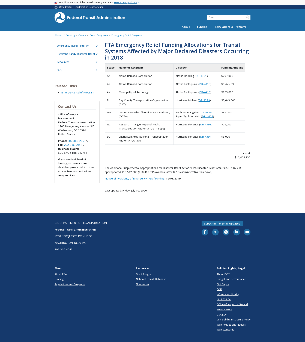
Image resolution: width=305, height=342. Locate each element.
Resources (63, 62)
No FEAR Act (224, 299)
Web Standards (225, 329)
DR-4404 (207, 116)
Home (58, 35)
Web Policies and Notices (231, 324)
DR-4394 (205, 136)
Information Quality (228, 294)
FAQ (59, 70)
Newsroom (142, 284)
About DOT (223, 274)
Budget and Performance (231, 279)
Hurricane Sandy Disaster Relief (75, 53)
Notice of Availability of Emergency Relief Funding (135, 178)
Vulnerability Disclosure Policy (233, 319)
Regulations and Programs (70, 284)
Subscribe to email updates (222, 223)
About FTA (61, 274)
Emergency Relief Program (126, 35)
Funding (202, 27)
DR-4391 (201, 76)
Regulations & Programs (231, 27)
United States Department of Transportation (81, 6)
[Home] (90, 18)
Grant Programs (98, 35)
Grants (82, 35)
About (186, 27)
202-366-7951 (73, 144)
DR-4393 (205, 124)
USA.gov (221, 314)
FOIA (219, 289)
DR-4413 (204, 84)
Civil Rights (223, 284)
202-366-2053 (77, 141)
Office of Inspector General (232, 304)
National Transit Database (151, 279)
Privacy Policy (224, 309)
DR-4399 (204, 100)
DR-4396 (206, 112)
